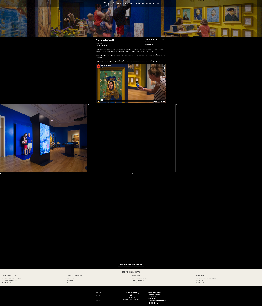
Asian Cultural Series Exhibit (139, 278)
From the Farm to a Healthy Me (10, 275)
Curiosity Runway (136, 275)
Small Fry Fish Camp (7, 283)
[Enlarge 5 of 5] (260, 175)
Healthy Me (135, 283)
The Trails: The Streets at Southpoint (206, 278)
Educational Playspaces (138, 280)
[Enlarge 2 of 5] (172, 106)
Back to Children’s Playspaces (131, 265)
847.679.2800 (153, 297)
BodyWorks (70, 280)
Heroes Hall (199, 280)
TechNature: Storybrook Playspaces (11, 278)
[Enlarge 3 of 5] (260, 106)
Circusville (69, 283)
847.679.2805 (152, 298)
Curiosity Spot (70, 278)
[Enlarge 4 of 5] (128, 175)
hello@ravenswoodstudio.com (158, 300)
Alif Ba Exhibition (200, 275)
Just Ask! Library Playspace (9, 280)
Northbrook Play (200, 283)
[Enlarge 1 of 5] (84, 106)
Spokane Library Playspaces (74, 275)
